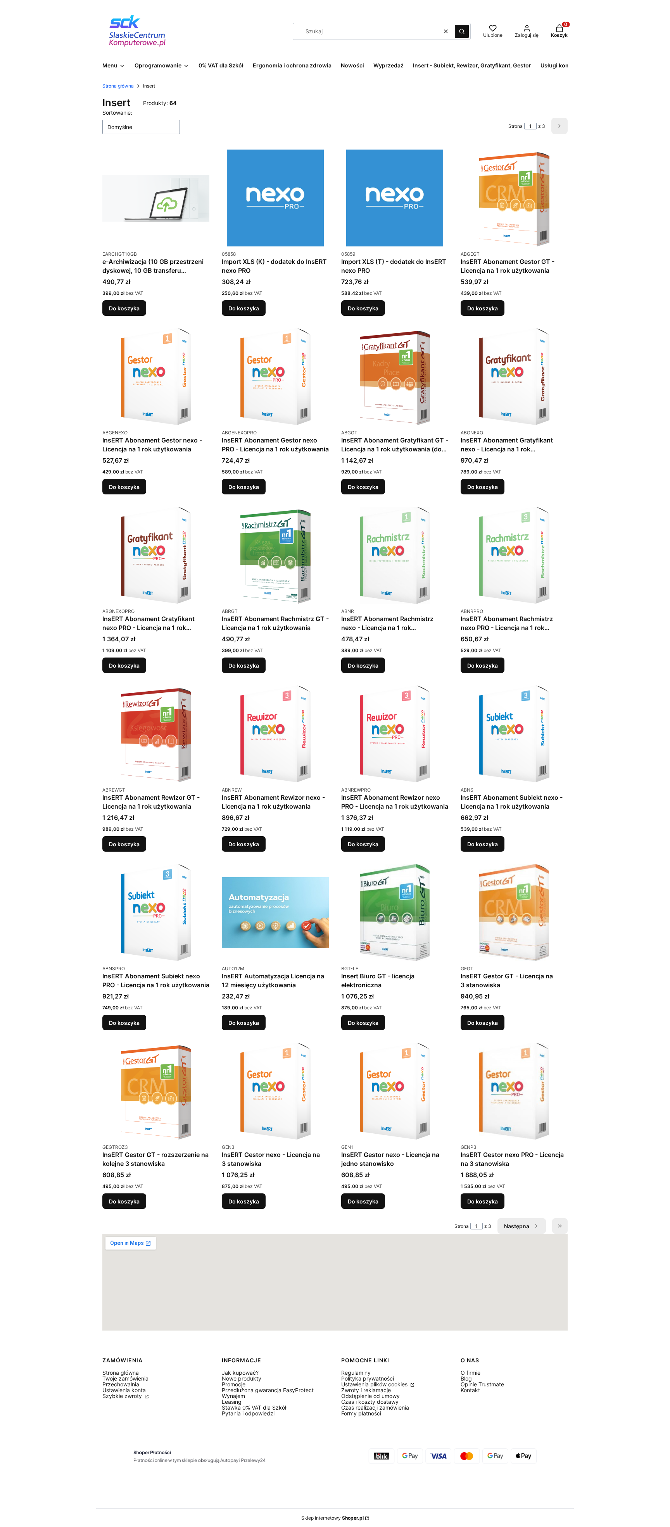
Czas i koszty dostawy (370, 1401)
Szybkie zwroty (122, 1396)
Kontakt (470, 1390)
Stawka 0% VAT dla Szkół (254, 1407)
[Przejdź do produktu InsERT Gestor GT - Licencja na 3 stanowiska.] (514, 912)
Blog (466, 1378)
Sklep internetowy (332, 1518)
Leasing (232, 1401)
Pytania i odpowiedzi (248, 1413)
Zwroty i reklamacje (366, 1390)
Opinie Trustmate (482, 1384)
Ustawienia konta (124, 1390)
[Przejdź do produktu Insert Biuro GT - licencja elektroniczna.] (394, 912)
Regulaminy (356, 1372)
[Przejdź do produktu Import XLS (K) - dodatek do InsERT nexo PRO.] (275, 198)
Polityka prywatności (367, 1378)
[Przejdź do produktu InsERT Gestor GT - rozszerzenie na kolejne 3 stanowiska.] (155, 1091)
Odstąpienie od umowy (370, 1396)
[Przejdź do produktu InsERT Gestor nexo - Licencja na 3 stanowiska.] (275, 1091)
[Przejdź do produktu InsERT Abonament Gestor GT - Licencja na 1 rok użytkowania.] (514, 198)
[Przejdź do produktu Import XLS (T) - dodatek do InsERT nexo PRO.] (394, 198)
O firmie (470, 1372)
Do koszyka (124, 308)
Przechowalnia (120, 1384)
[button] (462, 31)
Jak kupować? (240, 1372)
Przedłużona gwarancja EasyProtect (268, 1390)
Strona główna (118, 86)
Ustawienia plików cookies (375, 1384)
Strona (515, 126)
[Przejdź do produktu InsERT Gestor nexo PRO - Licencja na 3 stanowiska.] (514, 1091)
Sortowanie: (117, 112)
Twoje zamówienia (125, 1378)
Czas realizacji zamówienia (375, 1407)
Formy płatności (361, 1413)
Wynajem (233, 1396)
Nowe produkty (241, 1378)
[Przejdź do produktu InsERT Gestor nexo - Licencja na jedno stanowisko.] (394, 1091)
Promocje (233, 1384)
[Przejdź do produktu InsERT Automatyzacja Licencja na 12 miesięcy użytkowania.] (275, 912)
